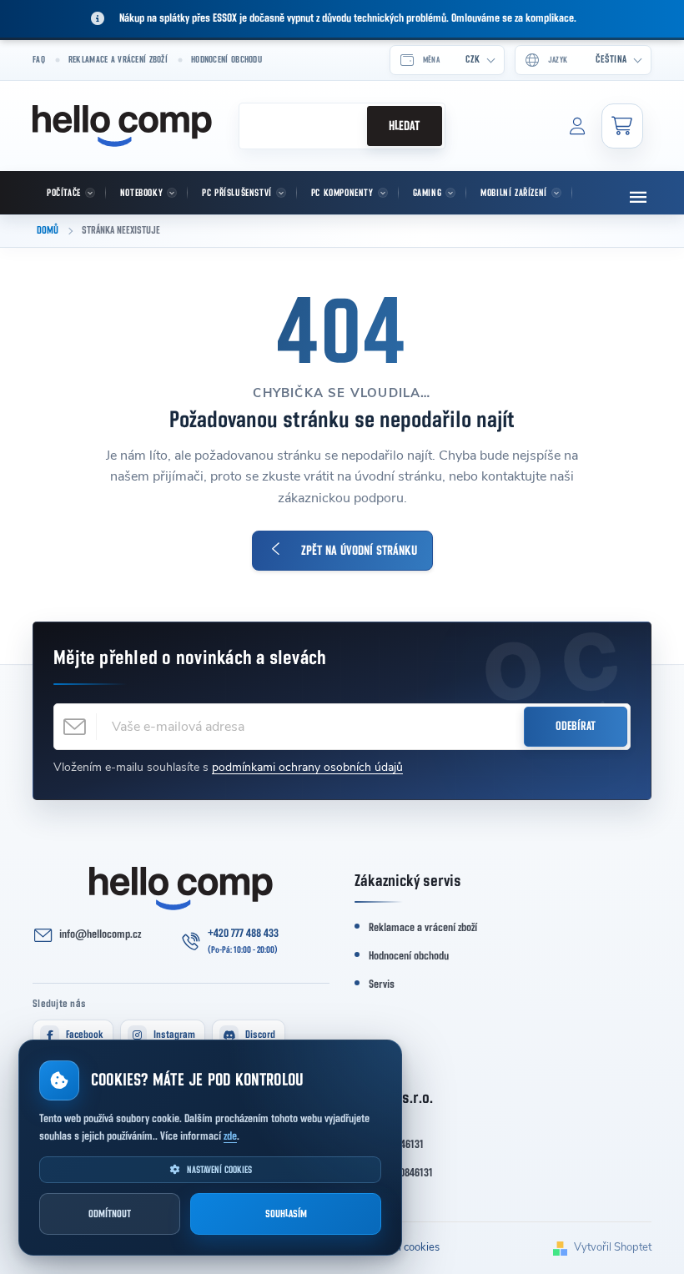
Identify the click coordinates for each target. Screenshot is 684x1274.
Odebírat (576, 726)
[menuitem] (69, 193)
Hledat (404, 126)
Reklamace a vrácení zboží (118, 59)
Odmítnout (109, 1214)
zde (230, 1136)
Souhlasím (286, 1214)
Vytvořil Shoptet (612, 1247)
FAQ (39, 59)
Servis (382, 984)
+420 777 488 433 (243, 933)
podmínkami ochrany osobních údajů (307, 767)
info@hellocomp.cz (100, 934)
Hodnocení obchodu (226, 59)
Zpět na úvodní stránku (359, 550)
